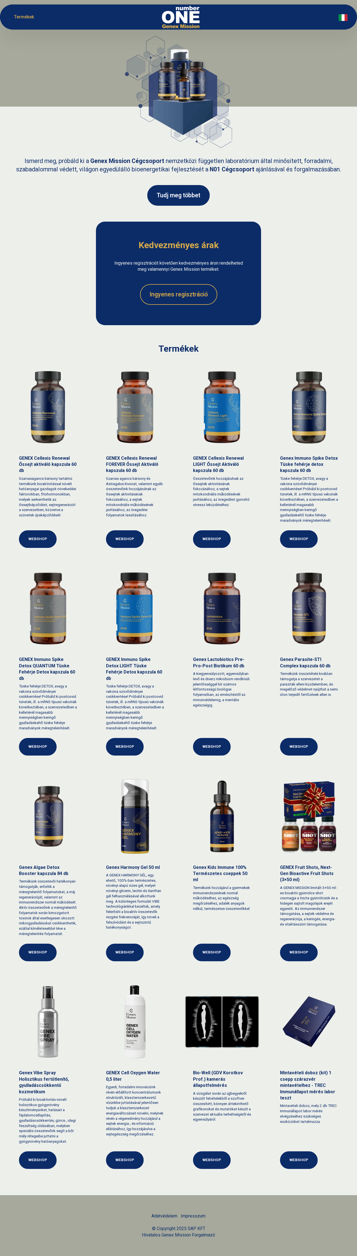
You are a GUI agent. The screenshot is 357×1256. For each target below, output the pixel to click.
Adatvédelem (164, 1216)
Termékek (24, 17)
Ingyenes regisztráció (178, 294)
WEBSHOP (37, 539)
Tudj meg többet (178, 195)
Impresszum (193, 1216)
